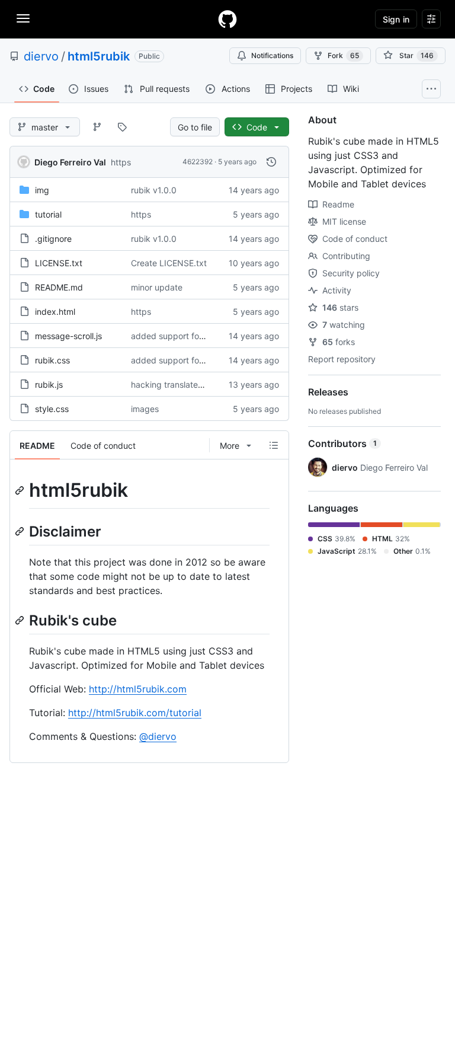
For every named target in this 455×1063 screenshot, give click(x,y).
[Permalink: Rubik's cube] (20, 620)
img (42, 190)
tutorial (48, 214)
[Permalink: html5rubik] (20, 490)
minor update (156, 287)
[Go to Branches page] (97, 126)
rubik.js (49, 384)
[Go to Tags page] (122, 126)
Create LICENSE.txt (169, 263)
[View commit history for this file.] (271, 162)
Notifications (272, 55)
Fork (343, 55)
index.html (55, 312)
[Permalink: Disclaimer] (20, 531)
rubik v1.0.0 (154, 190)
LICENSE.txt (58, 263)
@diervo (158, 736)
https (121, 162)
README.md (59, 287)
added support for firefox (180, 336)
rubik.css (52, 360)
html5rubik (99, 56)
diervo (41, 56)
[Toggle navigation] (23, 18)
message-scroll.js (68, 336)
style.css (52, 409)
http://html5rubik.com (138, 689)
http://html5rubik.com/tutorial (134, 713)
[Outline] (274, 445)
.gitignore (53, 239)
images (145, 409)
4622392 (197, 161)
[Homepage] (227, 18)
